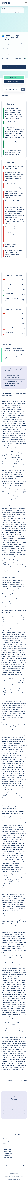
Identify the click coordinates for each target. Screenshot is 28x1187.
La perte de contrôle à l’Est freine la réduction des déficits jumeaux (13, 383)
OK (23, 89)
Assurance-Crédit (6, 1131)
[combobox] (12, 90)
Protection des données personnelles (14, 1176)
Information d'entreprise (8, 1134)
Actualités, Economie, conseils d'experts (20, 1129)
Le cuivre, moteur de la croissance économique (12, 376)
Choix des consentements (14, 1182)
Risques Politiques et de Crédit (8, 1142)
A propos (17, 1134)
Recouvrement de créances (6, 1138)
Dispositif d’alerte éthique (14, 1179)
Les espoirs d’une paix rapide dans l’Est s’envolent (14, 370)
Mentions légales (14, 1173)
